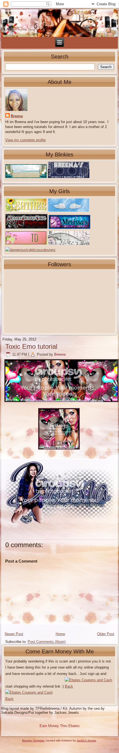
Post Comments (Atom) (47, 642)
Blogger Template (33, 740)
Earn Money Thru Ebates (60, 726)
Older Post (105, 634)
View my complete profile (25, 140)
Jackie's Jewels (86, 740)
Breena (17, 116)
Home (60, 634)
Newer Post (14, 634)
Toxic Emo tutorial (31, 346)
